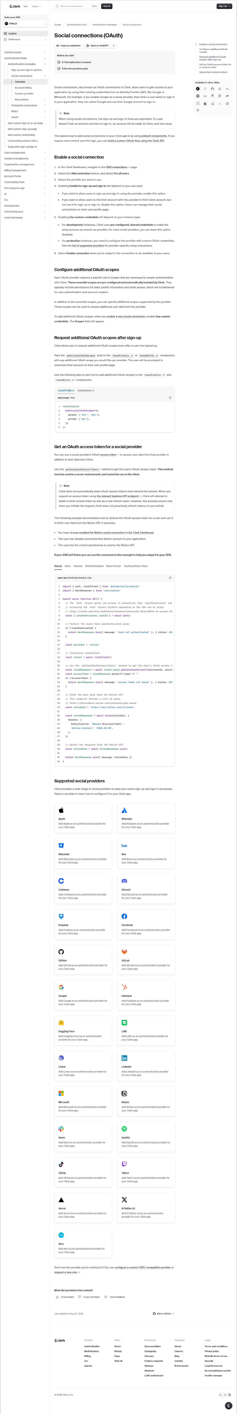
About (178, 1346)
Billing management (15, 170)
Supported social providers (213, 72)
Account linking (23, 87)
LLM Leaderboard (154, 1375)
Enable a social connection (213, 44)
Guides (12, 33)
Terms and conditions (216, 1346)
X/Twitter (128, 1208)
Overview (20, 81)
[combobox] (23, 23)
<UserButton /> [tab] (85, 390)
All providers (21, 99)
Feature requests (154, 1361)
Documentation (153, 1346)
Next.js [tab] (58, 566)
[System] (229, 1395)
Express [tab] (77, 566)
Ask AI (106, 6)
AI (5, 194)
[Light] (225, 1395)
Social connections (21, 75)
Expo (117, 1356)
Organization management (19, 164)
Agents (88, 1366)
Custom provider (24, 93)
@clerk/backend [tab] (94, 566)
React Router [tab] (113, 566)
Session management (16, 158)
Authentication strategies (22, 64)
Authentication (92, 1346)
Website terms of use (216, 1356)
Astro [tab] (68, 566)
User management (14, 152)
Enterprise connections (24, 105)
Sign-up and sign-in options (26, 70)
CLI (6, 199)
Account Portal (12, 176)
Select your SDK (12, 17)
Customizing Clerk (14, 182)
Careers (179, 1351)
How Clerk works (13, 217)
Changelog (150, 1351)
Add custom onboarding (21, 135)
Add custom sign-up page (22, 129)
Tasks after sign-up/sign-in (22, 146)
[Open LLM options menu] (113, 45)
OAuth (14, 117)
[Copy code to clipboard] (170, 397)
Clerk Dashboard (13, 211)
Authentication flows (15, 58)
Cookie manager (213, 1375)
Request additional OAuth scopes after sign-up (212, 58)
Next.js (118, 1351)
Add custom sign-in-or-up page (25, 123)
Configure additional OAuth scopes (213, 50)
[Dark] (220, 1395)
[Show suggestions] (45, 23)
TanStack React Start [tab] (136, 566)
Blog (177, 1356)
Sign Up (223, 6)
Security (209, 1361)
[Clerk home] (59, 1340)
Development (11, 205)
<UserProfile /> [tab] (66, 390)
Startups (149, 1366)
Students (149, 1370)
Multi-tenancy (91, 1351)
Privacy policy (212, 1351)
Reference (14, 39)
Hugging (66, 1031)
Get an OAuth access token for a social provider (215, 66)
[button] (109, 454)
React (118, 1346)
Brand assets (181, 1366)
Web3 (14, 111)
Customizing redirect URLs (23, 140)
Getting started (12, 52)
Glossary (149, 1356)
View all (118, 1361)
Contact (179, 1361)
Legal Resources (214, 1366)
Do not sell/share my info (218, 1370)
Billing (87, 1356)
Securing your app (14, 188)
